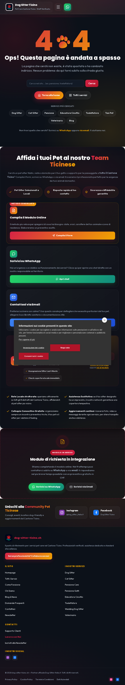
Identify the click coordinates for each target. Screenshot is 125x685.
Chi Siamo (10, 590)
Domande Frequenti (14, 603)
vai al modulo (102, 367)
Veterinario (57, 120)
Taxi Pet (109, 113)
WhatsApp (65, 130)
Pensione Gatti (72, 590)
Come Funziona (12, 584)
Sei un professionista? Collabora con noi (28, 556)
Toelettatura (92, 113)
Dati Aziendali (63, 679)
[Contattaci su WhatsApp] (67, 7)
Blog (71, 120)
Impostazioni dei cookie (33, 348)
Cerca (91, 83)
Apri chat (64, 279)
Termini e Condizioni (45, 679)
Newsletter (10, 615)
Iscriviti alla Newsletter (16, 643)
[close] (104, 320)
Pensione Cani (72, 584)
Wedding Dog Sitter (74, 609)
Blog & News (11, 597)
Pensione (49, 113)
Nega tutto (65, 348)
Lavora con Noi (13, 636)
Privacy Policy (11, 679)
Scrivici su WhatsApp (48, 486)
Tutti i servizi (80, 95)
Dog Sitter (17, 113)
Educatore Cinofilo (69, 113)
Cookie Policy (26, 679)
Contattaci (10, 609)
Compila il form (64, 235)
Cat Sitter (33, 113)
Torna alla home (51, 95)
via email (84, 130)
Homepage (10, 572)
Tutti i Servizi (11, 578)
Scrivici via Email (83, 486)
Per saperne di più (27, 339)
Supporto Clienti (13, 631)
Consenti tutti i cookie (33, 356)
